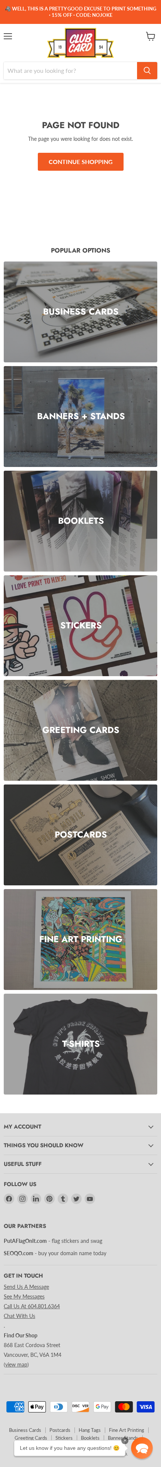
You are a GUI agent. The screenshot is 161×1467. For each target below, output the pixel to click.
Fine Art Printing (126, 1430)
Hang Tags (90, 1430)
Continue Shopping (81, 161)
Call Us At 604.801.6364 (32, 1306)
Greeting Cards (31, 1438)
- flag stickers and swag (53, 1241)
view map (16, 1364)
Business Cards (25, 1430)
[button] (142, 1448)
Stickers (64, 1438)
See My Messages (24, 1296)
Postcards (59, 1430)
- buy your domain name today (55, 1253)
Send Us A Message (26, 1287)
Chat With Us (19, 1316)
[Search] (147, 70)
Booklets (90, 1438)
